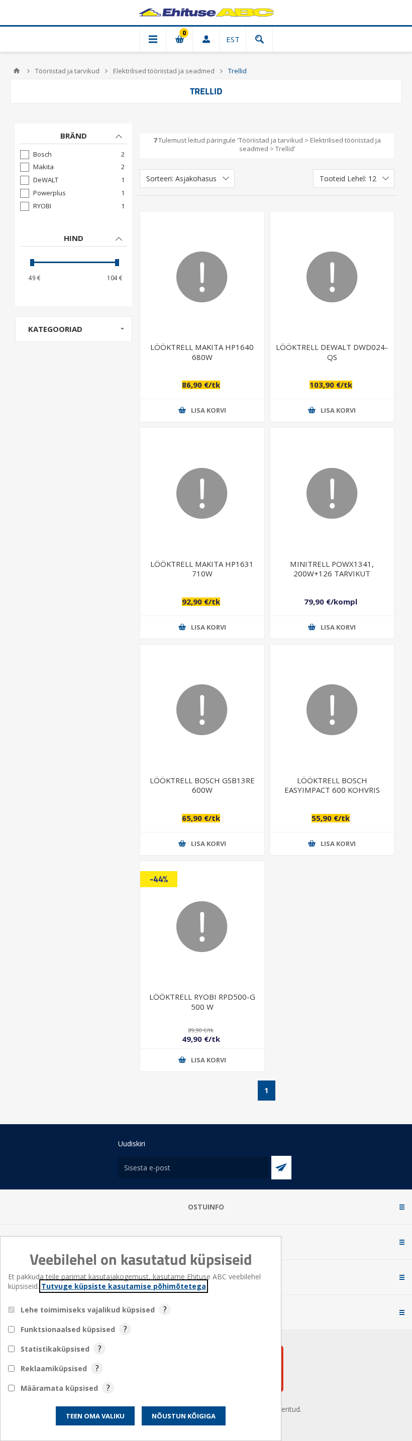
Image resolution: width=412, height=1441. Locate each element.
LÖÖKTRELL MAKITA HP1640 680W (202, 352)
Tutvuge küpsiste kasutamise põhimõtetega (123, 1286)
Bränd (73, 136)
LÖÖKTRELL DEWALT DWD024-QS (332, 352)
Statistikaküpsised (55, 1349)
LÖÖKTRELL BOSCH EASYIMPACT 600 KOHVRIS (332, 785)
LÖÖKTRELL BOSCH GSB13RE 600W (202, 785)
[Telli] (281, 1167)
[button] (202, 410)
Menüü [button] (153, 39)
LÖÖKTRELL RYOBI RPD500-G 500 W (202, 1001)
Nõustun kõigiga (184, 1415)
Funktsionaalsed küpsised (68, 1329)
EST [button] (233, 39)
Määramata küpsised (59, 1388)
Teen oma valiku (95, 1415)
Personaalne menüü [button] (206, 39)
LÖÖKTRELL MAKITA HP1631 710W (202, 568)
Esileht (17, 71)
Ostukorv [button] (179, 39)
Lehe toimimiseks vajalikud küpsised (88, 1309)
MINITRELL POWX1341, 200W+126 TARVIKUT (332, 568)
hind (73, 238)
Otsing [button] (259, 39)
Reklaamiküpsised (54, 1368)
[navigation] (73, 215)
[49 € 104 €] (73, 262)
